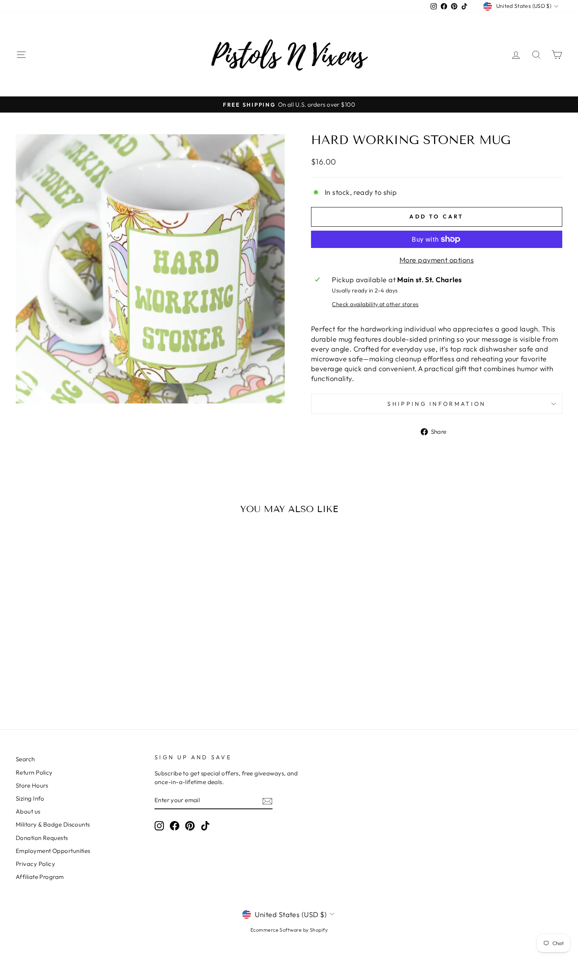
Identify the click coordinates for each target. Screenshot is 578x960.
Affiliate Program (40, 876)
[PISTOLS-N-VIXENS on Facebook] (174, 826)
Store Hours (32, 785)
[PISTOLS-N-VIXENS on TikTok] (205, 826)
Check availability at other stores (375, 304)
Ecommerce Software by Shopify (289, 930)
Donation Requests (42, 838)
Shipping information (436, 403)
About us (28, 811)
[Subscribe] (267, 800)
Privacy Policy (35, 864)
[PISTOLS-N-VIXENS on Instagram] (159, 826)
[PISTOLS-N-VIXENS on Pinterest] (190, 826)
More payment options (436, 260)
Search (25, 759)
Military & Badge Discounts (53, 824)
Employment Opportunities (53, 851)
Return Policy (34, 772)
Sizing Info (30, 798)
